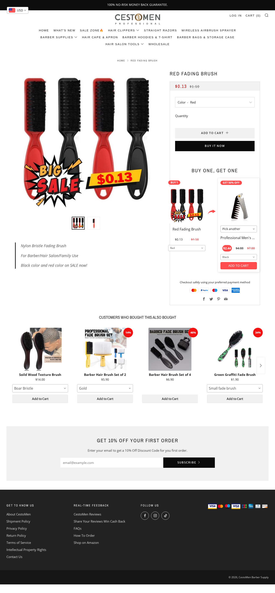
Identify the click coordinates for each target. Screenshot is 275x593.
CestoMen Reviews (87, 514)
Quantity (181, 116)
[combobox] (186, 248)
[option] (86, 141)
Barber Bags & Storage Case (206, 37)
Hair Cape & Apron (100, 37)
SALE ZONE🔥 (92, 30)
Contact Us (14, 557)
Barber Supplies (56, 37)
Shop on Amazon (86, 542)
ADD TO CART (238, 265)
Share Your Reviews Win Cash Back (99, 521)
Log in (236, 15)
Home (44, 30)
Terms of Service (18, 542)
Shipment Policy (18, 521)
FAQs (77, 528)
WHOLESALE (159, 44)
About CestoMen (18, 514)
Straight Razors (160, 30)
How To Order (84, 535)
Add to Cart (40, 399)
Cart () (253, 15)
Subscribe (186, 462)
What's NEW (64, 30)
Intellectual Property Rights (26, 549)
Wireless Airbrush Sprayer (209, 30)
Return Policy (16, 535)
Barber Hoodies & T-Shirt (147, 37)
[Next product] (261, 365)
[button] (78, 223)
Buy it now (215, 146)
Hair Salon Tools (122, 44)
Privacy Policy (16, 528)
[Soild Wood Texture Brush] (40, 349)
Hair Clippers (121, 30)
